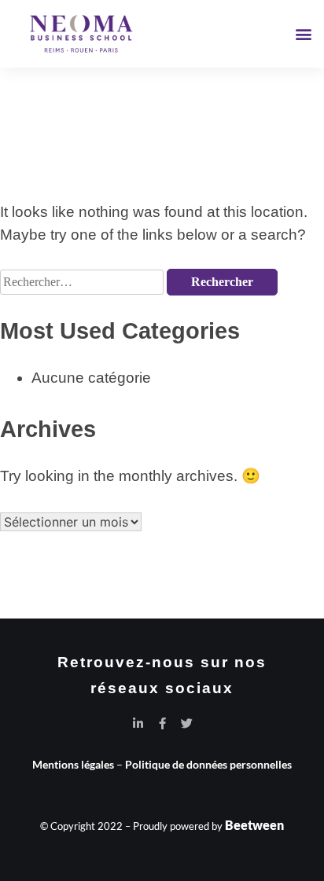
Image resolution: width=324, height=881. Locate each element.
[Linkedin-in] (138, 723)
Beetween (254, 824)
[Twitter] (187, 723)
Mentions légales (73, 764)
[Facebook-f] (162, 723)
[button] (303, 34)
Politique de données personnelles (208, 764)
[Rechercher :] (83, 280)
